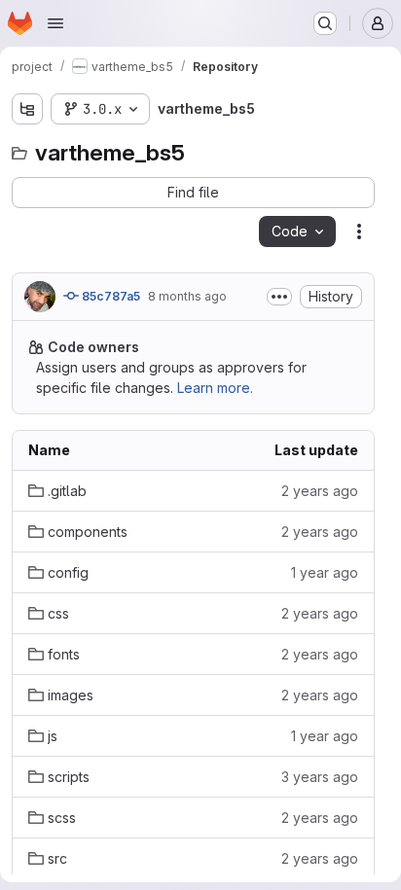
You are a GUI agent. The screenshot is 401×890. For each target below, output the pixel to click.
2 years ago (319, 490)
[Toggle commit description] (279, 296)
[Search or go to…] (325, 23)
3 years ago (319, 776)
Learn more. (215, 387)
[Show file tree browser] (27, 109)
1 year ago (324, 572)
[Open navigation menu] (55, 23)
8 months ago (187, 296)
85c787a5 (109, 296)
